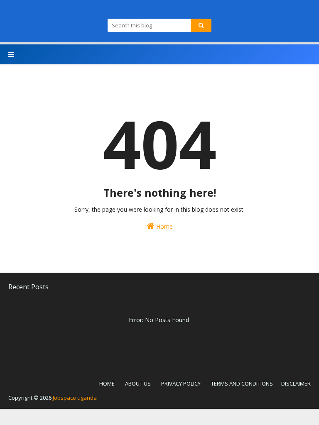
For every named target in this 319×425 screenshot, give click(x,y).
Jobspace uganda (75, 397)
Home (164, 226)
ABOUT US (138, 383)
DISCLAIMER (296, 383)
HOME (107, 383)
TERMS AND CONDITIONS (242, 383)
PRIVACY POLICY (181, 383)
